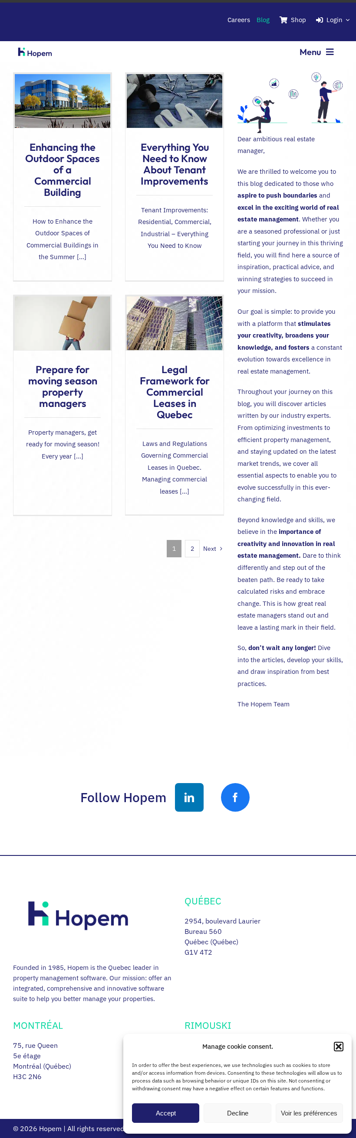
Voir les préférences (309, 1113)
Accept (166, 1113)
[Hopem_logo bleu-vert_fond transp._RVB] (35, 45)
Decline (237, 1113)
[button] (338, 1046)
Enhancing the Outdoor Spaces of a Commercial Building (62, 169)
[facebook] (235, 797)
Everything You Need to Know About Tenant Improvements (175, 163)
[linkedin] (189, 797)
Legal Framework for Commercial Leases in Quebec (175, 392)
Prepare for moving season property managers (62, 386)
